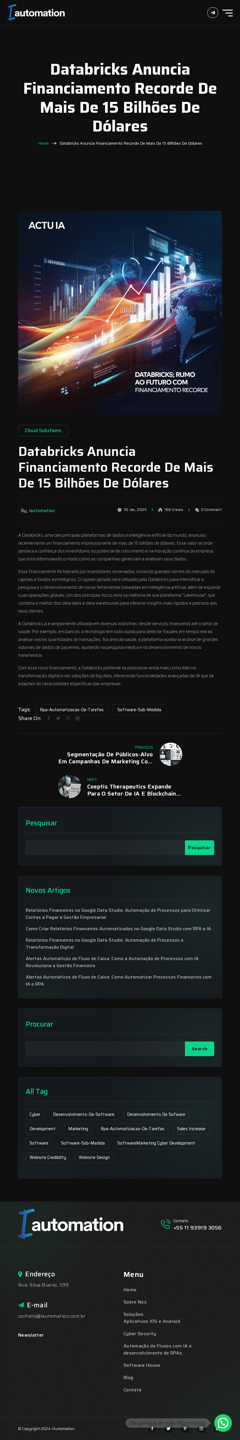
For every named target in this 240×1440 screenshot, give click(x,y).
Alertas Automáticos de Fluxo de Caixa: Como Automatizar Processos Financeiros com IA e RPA (119, 981)
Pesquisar (41, 823)
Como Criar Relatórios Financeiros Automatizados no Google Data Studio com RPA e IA (118, 928)
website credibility (48, 1157)
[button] (223, 1423)
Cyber (35, 1114)
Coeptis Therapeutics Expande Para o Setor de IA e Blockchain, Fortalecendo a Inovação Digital (132, 790)
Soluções (134, 1314)
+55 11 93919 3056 (198, 1228)
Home (43, 143)
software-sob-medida (139, 709)
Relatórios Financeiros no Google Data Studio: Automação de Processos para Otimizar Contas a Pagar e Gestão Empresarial (118, 914)
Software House (142, 1365)
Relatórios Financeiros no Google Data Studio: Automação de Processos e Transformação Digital (105, 944)
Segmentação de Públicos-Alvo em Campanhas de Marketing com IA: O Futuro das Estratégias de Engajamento (105, 758)
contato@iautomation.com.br (51, 1316)
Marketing (78, 1128)
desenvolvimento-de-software (83, 1114)
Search (200, 1048)
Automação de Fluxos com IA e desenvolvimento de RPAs (158, 1349)
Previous (144, 747)
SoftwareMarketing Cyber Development (156, 1143)
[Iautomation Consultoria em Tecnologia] (36, 12)
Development (43, 1128)
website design (94, 1157)
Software (39, 1143)
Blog (128, 1377)
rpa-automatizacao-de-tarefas (72, 709)
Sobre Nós (135, 1302)
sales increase (191, 1128)
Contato (132, 1389)
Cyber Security (140, 1333)
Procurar (39, 1024)
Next (92, 780)
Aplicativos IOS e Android (152, 1321)
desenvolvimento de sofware (156, 1114)
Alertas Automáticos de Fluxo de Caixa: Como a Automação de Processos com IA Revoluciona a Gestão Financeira (112, 962)
